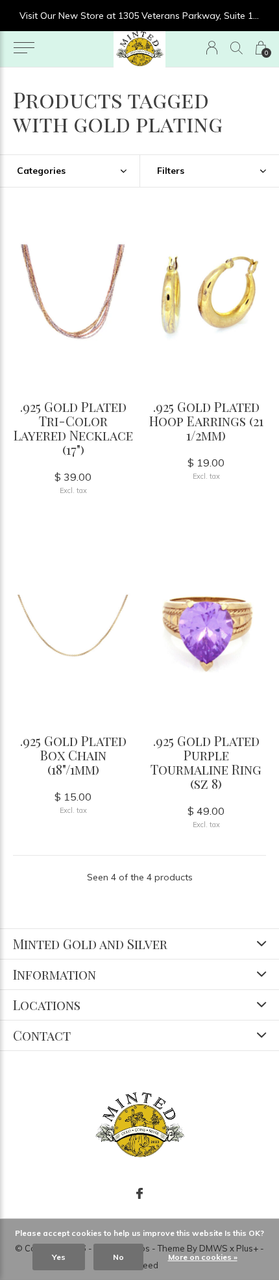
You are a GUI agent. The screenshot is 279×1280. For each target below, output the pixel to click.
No (118, 1257)
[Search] (236, 48)
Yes (59, 1257)
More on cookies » (202, 1257)
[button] (24, 48)
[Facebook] (139, 1193)
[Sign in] (211, 48)
